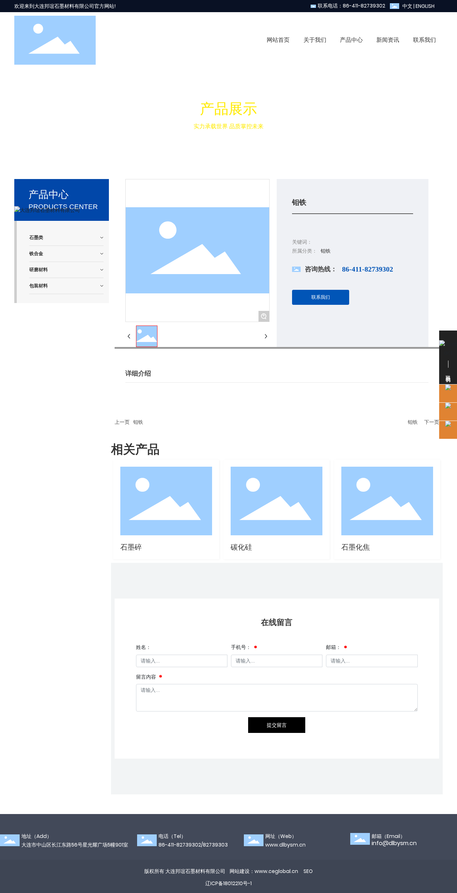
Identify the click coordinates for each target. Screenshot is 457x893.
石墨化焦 (355, 547)
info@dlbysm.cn (394, 843)
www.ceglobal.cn (276, 871)
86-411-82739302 (367, 269)
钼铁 (138, 422)
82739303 (215, 844)
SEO (308, 871)
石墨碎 (131, 547)
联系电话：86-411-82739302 (351, 5)
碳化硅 (241, 547)
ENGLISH (425, 6)
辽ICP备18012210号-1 (228, 883)
